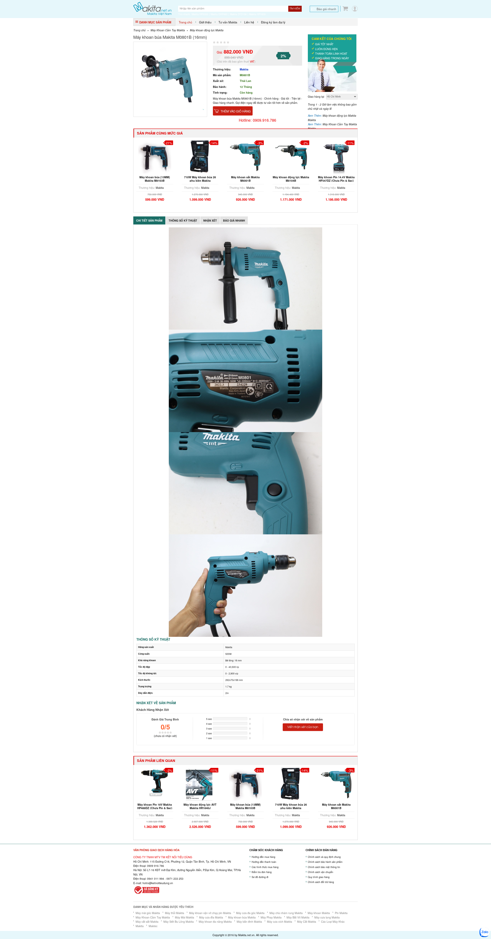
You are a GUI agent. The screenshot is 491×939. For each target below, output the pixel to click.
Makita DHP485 (219, 14)
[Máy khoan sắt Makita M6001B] (200, 156)
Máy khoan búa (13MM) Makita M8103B (200, 806)
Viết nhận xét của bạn (302, 727)
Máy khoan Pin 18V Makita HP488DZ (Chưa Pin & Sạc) (336, 178)
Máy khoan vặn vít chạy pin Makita (210, 913)
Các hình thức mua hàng (265, 867)
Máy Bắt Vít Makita (298, 917)
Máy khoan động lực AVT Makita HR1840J (154, 806)
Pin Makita (341, 913)
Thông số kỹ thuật (183, 220)
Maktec (153, 926)
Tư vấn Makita (227, 22)
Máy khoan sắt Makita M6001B (200, 178)
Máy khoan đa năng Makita (215, 921)
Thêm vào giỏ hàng (236, 111)
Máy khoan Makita (319, 913)
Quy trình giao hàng (319, 877)
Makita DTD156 (238, 14)
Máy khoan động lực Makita (206, 30)
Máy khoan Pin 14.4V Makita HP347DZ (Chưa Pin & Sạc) (291, 178)
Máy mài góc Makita (148, 913)
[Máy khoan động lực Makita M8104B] (245, 156)
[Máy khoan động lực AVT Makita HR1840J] (154, 784)
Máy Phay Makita (271, 917)
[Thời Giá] (152, 8)
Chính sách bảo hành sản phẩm (325, 862)
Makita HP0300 (200, 14)
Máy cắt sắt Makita (147, 921)
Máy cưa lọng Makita (327, 917)
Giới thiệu (205, 22)
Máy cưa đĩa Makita (211, 917)
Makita (244, 69)
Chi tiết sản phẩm (149, 220)
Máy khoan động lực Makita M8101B (336, 806)
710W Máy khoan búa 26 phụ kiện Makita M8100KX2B (155, 180)
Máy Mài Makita (184, 917)
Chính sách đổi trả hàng (321, 882)
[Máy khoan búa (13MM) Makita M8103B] (200, 784)
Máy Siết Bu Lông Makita (178, 921)
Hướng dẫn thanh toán (264, 862)
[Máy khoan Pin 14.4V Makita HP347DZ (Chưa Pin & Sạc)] (290, 156)
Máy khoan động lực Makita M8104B (245, 178)
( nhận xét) (165, 736)
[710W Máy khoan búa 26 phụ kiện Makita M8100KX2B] (154, 156)
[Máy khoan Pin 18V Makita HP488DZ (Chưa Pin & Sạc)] (336, 156)
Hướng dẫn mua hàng (263, 857)
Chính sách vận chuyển (320, 872)
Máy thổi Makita (174, 913)
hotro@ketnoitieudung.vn (158, 883)
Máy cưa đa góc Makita (250, 913)
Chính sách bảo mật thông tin (324, 867)
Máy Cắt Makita (306, 921)
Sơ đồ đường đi (260, 877)
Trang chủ (185, 22)
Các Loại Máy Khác (333, 921)
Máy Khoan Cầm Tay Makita (168, 30)
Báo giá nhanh (326, 9)
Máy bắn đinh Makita (249, 921)
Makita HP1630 (257, 14)
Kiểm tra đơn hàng (262, 872)
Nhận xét (210, 220)
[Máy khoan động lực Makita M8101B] (336, 784)
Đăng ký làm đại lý (273, 22)
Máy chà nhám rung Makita (286, 913)
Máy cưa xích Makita (279, 921)
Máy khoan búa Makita (242, 917)
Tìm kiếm (295, 8)
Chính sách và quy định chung (324, 857)
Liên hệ (249, 22)
